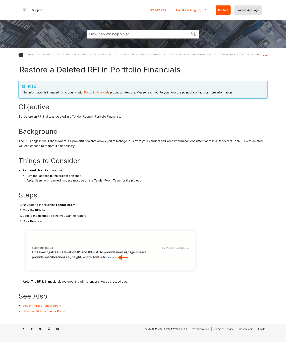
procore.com (158, 9)
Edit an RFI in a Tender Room (42, 305)
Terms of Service (224, 329)
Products (49, 54)
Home (31, 54)
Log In (261, 329)
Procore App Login (248, 10)
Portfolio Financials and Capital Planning (88, 54)
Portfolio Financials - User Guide (141, 54)
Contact (223, 10)
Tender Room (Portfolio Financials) (190, 54)
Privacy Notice (200, 329)
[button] (193, 33)
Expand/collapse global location (265, 54)
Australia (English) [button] (189, 10)
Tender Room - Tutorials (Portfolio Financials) (248, 54)
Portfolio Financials (96, 92)
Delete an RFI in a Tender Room (44, 311)
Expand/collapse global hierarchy (23, 55)
